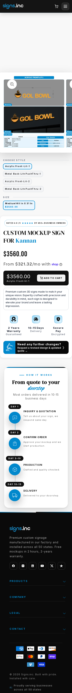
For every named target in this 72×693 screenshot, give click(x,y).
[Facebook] (13, 566)
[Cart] (56, 6)
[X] (52, 566)
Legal (15, 612)
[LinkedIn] (32, 566)
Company (18, 596)
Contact (18, 628)
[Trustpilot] (61, 566)
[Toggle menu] (65, 6)
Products (19, 581)
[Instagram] (23, 566)
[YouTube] (42, 566)
